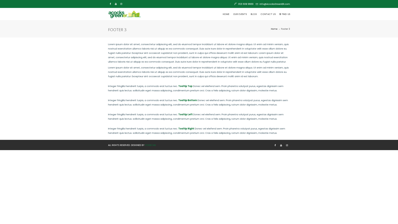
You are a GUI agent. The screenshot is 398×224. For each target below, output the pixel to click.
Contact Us (268, 14)
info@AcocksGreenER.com (275, 4)
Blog (254, 14)
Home (226, 14)
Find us (286, 14)
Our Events (240, 14)
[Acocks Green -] (124, 14)
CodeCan (150, 145)
